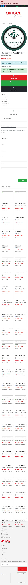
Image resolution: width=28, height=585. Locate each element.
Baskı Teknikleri (4, 548)
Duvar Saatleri (10, 23)
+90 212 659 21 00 (4, 531)
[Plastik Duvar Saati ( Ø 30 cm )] (20, 362)
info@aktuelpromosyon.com (6, 537)
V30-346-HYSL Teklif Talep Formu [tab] (8, 126)
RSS (2, 554)
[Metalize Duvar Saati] (20, 196)
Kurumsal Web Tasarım (21, 582)
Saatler (4, 23)
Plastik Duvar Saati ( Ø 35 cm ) (9, 520)
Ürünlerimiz (3, 545)
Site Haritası (3, 552)
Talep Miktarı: (3, 150)
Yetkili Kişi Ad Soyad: (4, 138)
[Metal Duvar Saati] (7, 224)
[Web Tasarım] (21, 577)
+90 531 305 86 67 (4, 534)
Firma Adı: (3, 132)
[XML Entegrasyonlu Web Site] (5, 577)
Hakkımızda (3, 546)
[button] (25, 20)
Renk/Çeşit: (3, 144)
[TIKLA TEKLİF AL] (14, 83)
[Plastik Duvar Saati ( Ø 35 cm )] (20, 458)
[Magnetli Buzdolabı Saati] (20, 293)
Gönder (22, 180)
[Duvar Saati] (7, 196)
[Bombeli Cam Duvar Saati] (20, 210)
